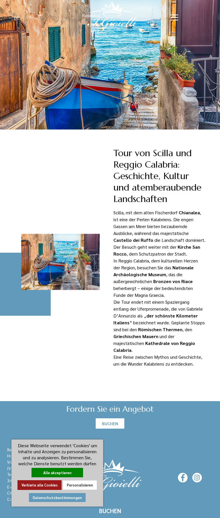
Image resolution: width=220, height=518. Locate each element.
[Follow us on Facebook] (183, 477)
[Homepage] (110, 17)
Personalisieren (80, 484)
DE (17, 18)
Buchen (110, 511)
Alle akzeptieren (57, 472)
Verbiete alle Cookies (39, 484)
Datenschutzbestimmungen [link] (57, 497)
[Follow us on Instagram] (197, 477)
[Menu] (174, 17)
